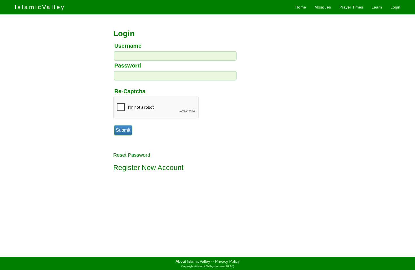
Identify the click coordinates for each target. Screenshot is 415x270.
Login (395, 7)
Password (127, 65)
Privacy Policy (227, 261)
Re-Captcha (129, 91)
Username (127, 46)
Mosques (322, 7)
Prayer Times (351, 7)
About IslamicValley (193, 261)
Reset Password (131, 155)
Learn (377, 7)
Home (300, 7)
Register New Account (148, 167)
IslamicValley (40, 7)
